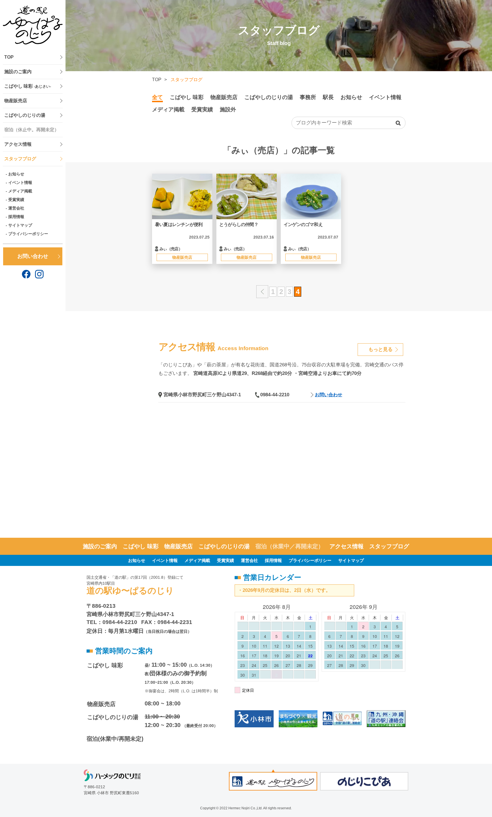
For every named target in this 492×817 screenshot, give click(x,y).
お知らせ (16, 174)
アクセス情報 (18, 144)
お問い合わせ (32, 256)
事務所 (308, 97)
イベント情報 (20, 182)
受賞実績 (16, 199)
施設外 (228, 109)
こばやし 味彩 (27, 86)
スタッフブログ (20, 158)
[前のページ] (262, 291)
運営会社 (16, 208)
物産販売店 (15, 100)
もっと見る (380, 349)
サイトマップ (20, 225)
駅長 (328, 97)
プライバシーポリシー (28, 233)
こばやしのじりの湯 (24, 115)
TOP (9, 57)
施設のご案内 (18, 71)
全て (157, 97)
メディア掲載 (20, 191)
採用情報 (16, 216)
